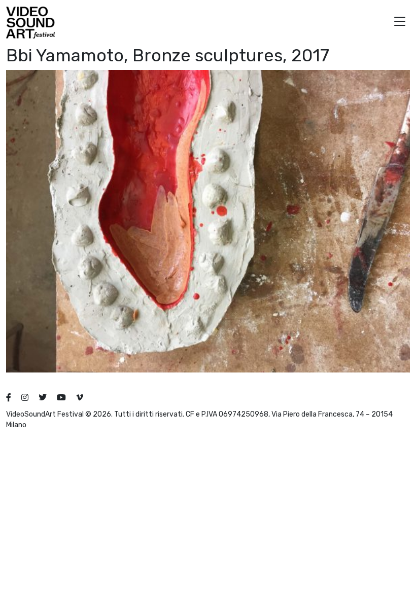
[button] (400, 22)
